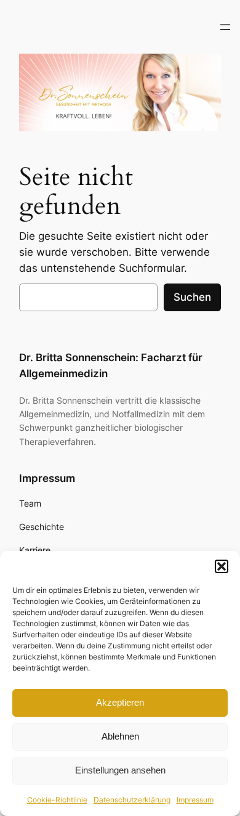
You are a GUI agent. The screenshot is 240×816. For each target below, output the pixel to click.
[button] (221, 566)
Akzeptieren (120, 702)
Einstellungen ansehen (120, 770)
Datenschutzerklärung (132, 799)
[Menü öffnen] (225, 27)
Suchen (192, 297)
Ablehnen (120, 736)
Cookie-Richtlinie (57, 799)
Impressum (195, 799)
